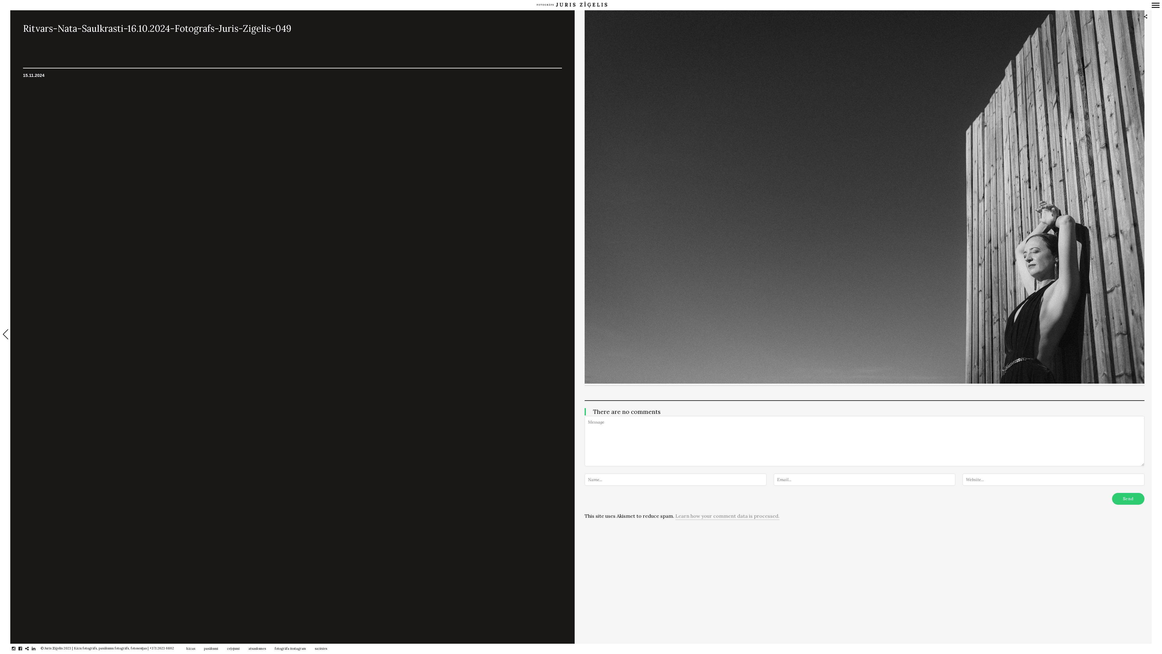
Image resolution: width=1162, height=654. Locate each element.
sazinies (321, 648)
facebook (23, 648)
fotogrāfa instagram (290, 648)
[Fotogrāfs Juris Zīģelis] (572, 5)
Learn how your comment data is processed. (727, 516)
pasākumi (211, 648)
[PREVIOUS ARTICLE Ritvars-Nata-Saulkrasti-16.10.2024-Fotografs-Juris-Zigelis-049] (5, 335)
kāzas (190, 648)
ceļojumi (233, 648)
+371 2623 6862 (161, 648)
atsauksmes (257, 648)
